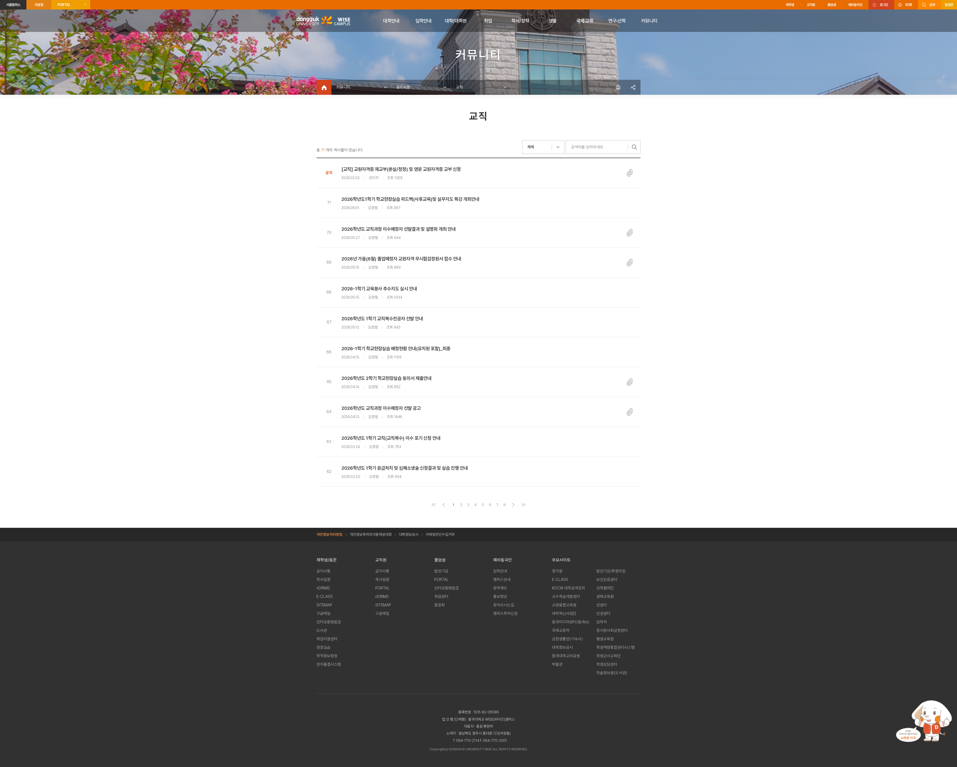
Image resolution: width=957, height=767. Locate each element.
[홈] (324, 87)
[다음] (513, 504)
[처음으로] (433, 504)
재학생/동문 (327, 559)
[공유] (633, 87)
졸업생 (831, 5)
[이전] (443, 504)
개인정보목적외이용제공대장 (371, 534)
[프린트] (618, 87)
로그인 (884, 5)
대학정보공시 (408, 534)
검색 (932, 5)
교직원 (811, 5)
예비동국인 (855, 5)
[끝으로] (523, 504)
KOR (908, 5)
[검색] (634, 147)
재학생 (790, 5)
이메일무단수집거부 (440, 534)
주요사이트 (561, 559)
